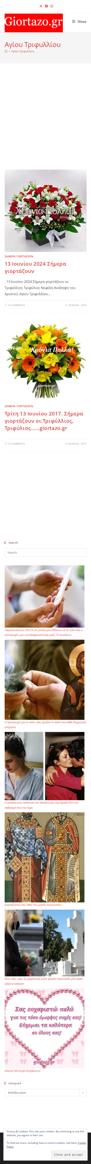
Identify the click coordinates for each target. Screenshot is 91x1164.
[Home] (6, 51)
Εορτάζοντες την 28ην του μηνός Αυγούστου (33, 905)
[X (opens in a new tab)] (41, 6)
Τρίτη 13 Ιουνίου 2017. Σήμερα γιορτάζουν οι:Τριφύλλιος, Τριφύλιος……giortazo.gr (44, 420)
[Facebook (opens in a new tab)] (46, 6)
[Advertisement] (45, 121)
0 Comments (16, 305)
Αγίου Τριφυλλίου (22, 51)
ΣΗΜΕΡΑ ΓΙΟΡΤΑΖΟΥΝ (19, 256)
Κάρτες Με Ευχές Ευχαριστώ (22, 1071)
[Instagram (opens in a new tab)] (51, 6)
